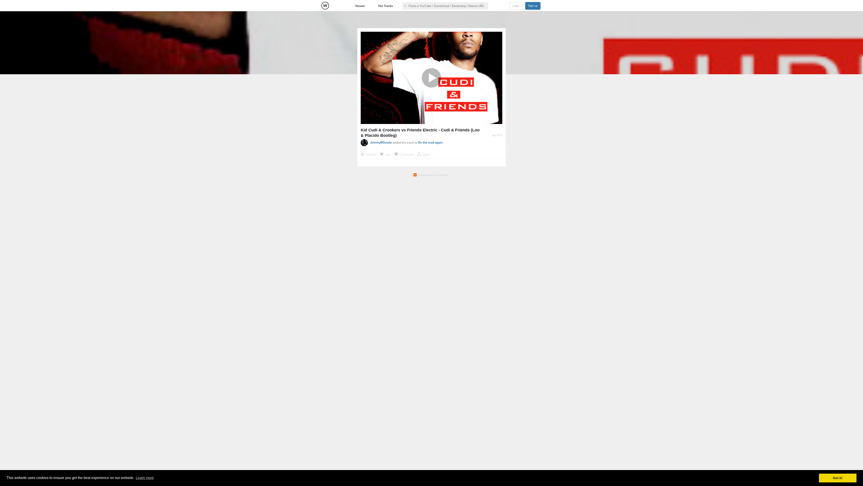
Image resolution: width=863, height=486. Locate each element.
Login (515, 5)
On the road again (430, 142)
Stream (360, 6)
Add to (371, 154)
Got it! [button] (838, 478)
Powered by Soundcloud (433, 175)
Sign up (533, 5)
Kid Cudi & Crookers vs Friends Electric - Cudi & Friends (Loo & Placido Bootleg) (420, 133)
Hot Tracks (385, 6)
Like (388, 154)
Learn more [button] (145, 478)
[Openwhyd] (325, 5)
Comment (406, 154)
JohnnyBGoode (381, 142)
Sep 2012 (497, 135)
